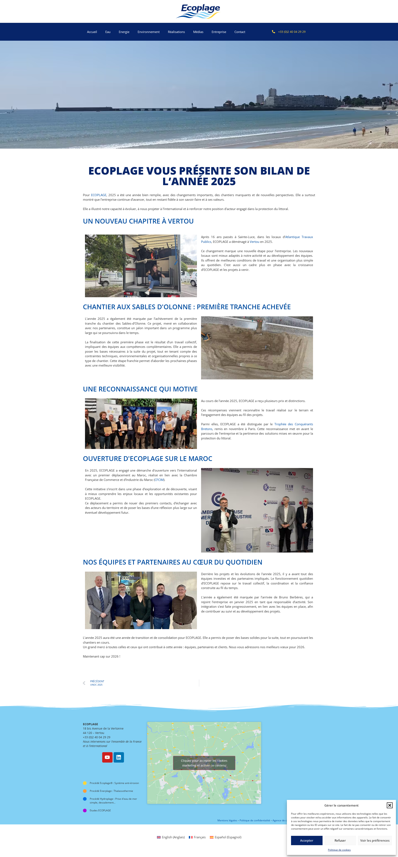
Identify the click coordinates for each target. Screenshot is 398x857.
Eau (107, 32)
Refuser (340, 840)
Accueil (92, 32)
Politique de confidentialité (255, 820)
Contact (239, 32)
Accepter (306, 840)
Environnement (149, 32)
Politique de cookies (339, 850)
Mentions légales (227, 820)
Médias (198, 32)
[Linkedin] (119, 757)
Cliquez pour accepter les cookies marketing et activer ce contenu (204, 763)
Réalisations (176, 32)
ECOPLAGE (98, 195)
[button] (390, 805)
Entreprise (219, 32)
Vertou (254, 242)
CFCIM (159, 480)
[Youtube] (107, 757)
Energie (124, 32)
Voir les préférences (375, 840)
